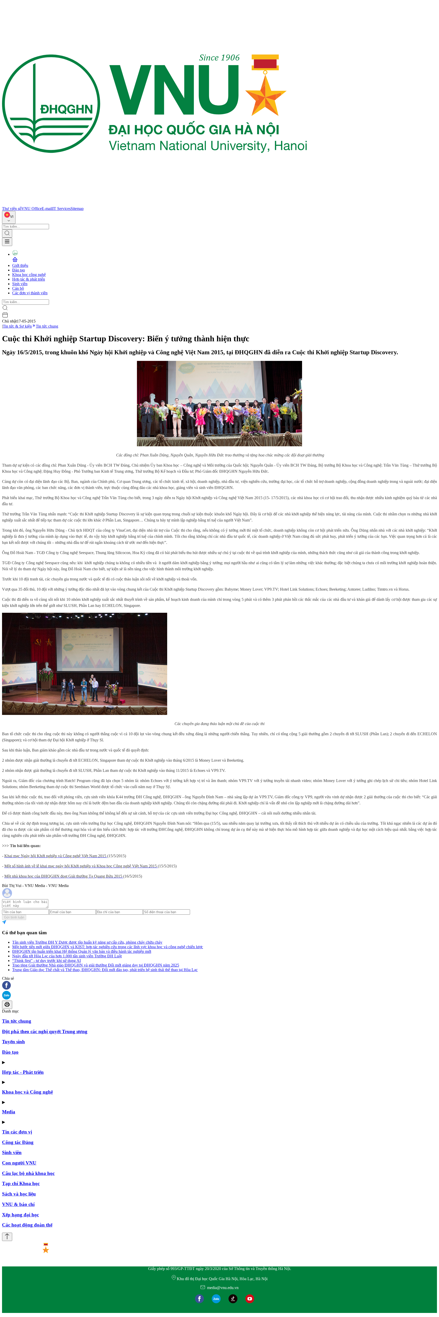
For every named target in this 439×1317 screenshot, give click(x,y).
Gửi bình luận (14, 917)
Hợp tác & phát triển (28, 279)
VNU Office (31, 208)
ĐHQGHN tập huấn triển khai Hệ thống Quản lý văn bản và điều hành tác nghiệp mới (81, 951)
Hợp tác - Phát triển (23, 1072)
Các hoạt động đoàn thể (27, 1225)
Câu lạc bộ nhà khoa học (28, 1173)
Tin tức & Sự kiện (17, 326)
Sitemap (77, 208)
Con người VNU (19, 1163)
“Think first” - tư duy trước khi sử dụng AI (46, 960)
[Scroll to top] (7, 1237)
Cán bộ (18, 288)
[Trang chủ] (154, 204)
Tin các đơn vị (17, 1132)
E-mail (47, 208)
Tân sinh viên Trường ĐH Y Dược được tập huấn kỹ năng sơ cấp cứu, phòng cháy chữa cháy (87, 942)
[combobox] (8, 217)
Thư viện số (11, 208)
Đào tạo (18, 270)
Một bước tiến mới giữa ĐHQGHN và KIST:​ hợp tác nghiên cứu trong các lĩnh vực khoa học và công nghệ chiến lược (107, 947)
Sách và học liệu (19, 1194)
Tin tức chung (47, 326)
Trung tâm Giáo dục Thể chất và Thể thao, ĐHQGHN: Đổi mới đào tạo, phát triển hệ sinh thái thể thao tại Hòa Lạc (105, 970)
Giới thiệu (20, 265)
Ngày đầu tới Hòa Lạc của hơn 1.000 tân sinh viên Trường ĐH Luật (67, 956)
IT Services (61, 208)
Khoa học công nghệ (29, 274)
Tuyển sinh (13, 1041)
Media (8, 1111)
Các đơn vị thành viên (30, 293)
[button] (219, 986)
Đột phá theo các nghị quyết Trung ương (44, 1031)
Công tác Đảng (18, 1142)
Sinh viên (19, 284)
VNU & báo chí (18, 1204)
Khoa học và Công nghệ (27, 1092)
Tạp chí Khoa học (21, 1183)
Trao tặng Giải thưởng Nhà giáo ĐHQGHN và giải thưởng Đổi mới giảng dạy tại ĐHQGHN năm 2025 (95, 965)
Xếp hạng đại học (20, 1214)
